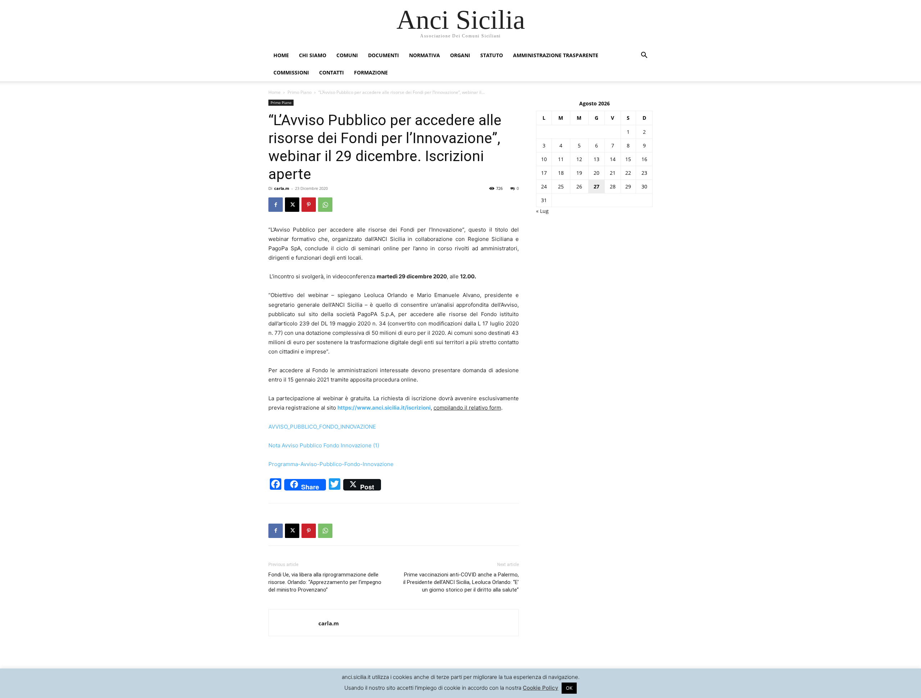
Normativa (424, 55)
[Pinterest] (308, 204)
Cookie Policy (540, 687)
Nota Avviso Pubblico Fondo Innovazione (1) (323, 445)
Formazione (371, 72)
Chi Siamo (312, 55)
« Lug (542, 210)
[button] (644, 56)
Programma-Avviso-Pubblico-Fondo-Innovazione (331, 464)
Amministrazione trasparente (555, 55)
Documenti (383, 55)
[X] (292, 204)
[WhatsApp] (325, 204)
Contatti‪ (331, 72)
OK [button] (569, 688)
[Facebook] (275, 204)
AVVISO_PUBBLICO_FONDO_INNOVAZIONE (322, 426)
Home (281, 55)
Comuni (347, 55)
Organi (460, 55)
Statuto (491, 55)
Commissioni (291, 72)
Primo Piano (299, 92)
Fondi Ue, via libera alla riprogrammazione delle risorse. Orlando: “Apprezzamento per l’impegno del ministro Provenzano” (324, 582)
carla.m (281, 188)
